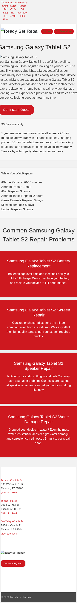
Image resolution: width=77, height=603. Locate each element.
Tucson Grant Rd (5, 6)
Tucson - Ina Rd (9, 501)
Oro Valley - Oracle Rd (22, 6)
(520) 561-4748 (13, 12)
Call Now (47, 31)
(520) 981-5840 (5, 16)
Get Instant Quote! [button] (13, 563)
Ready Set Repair (20, 597)
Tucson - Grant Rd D (11, 480)
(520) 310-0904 (9, 533)
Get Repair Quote (64, 31)
